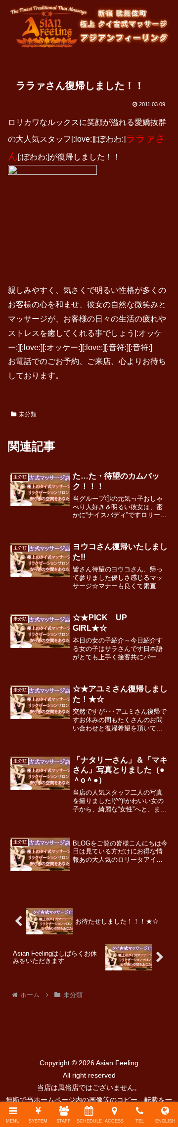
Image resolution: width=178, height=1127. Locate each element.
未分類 (28, 414)
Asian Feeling (116, 1063)
